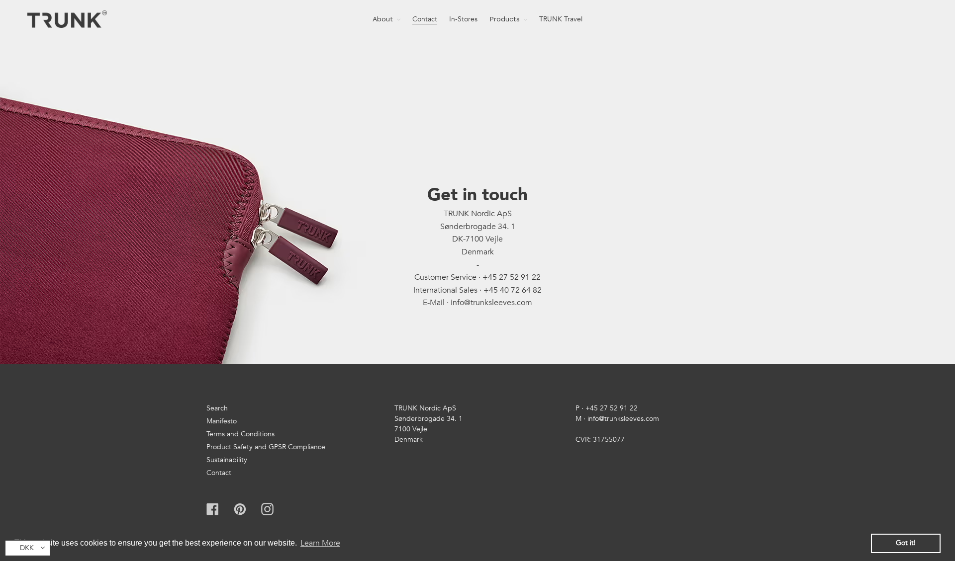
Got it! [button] (906, 543)
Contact (218, 473)
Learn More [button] (320, 543)
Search (217, 408)
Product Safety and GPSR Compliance (265, 447)
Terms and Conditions (240, 434)
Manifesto (221, 421)
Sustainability (226, 460)
